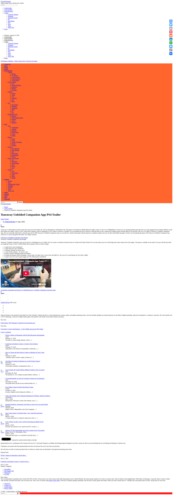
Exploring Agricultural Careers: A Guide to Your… (15, 461)
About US (7, 483)
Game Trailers (8, 9)
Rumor (13, 157)
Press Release (15, 148)
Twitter (10, 181)
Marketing (14, 108)
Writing (10, 187)
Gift (13, 83)
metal (13, 109)
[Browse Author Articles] (4, 301)
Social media (15, 163)
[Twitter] (171, 25)
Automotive (15, 127)
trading (13, 178)
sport (13, 165)
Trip (13, 168)
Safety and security (13, 158)
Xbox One (11, 27)
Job (9, 103)
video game (52, 290)
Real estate (15, 153)
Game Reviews (8, 11)
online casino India (54, 480)
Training (6, 179)
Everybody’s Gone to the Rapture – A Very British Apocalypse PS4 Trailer (22, 329)
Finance (10, 147)
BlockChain (15, 132)
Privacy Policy (8, 488)
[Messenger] (171, 46)
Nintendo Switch (13, 18)
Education (7, 199)
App (9, 126)
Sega (9, 24)
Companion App (5, 290)
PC (9, 19)
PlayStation (11, 21)
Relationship (15, 155)
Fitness (13, 93)
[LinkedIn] (171, 39)
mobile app (13, 290)
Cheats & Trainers (13, 14)
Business (14, 122)
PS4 (9, 22)
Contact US (7, 64)
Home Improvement (17, 118)
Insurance (14, 87)
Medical (14, 116)
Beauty (10, 137)
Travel (13, 121)
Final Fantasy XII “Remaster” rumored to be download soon (18, 323)
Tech (13, 171)
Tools (13, 176)
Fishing (10, 92)
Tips (9, 182)
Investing (14, 90)
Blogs (13, 139)
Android (14, 129)
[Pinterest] (171, 32)
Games (6, 13)
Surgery (10, 170)
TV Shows (15, 75)
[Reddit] (171, 35)
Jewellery (14, 98)
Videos (6, 192)
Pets (13, 113)
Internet (14, 88)
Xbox (9, 26)
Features (14, 145)
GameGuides (8, 8)
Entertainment (8, 70)
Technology (15, 173)
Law (13, 96)
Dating (13, 135)
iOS (13, 100)
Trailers (10, 72)
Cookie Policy (8, 487)
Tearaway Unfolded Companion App (38, 290)
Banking (14, 131)
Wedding (10, 186)
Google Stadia (12, 82)
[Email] (171, 28)
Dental (13, 144)
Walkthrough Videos (14, 184)
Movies (14, 74)
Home (6, 66)
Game (13, 95)
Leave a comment (6, 332)
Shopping (14, 161)
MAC (13, 101)
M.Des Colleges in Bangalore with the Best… (14, 455)
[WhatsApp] (171, 43)
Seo (13, 160)
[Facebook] (171, 21)
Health (6, 69)
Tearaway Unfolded (22, 290)
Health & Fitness (16, 85)
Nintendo (10, 16)
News (6, 29)
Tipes (13, 174)
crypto (13, 134)
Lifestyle (6, 194)
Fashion (14, 119)
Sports (6, 195)
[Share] (171, 53)
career (13, 140)
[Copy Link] (171, 50)
